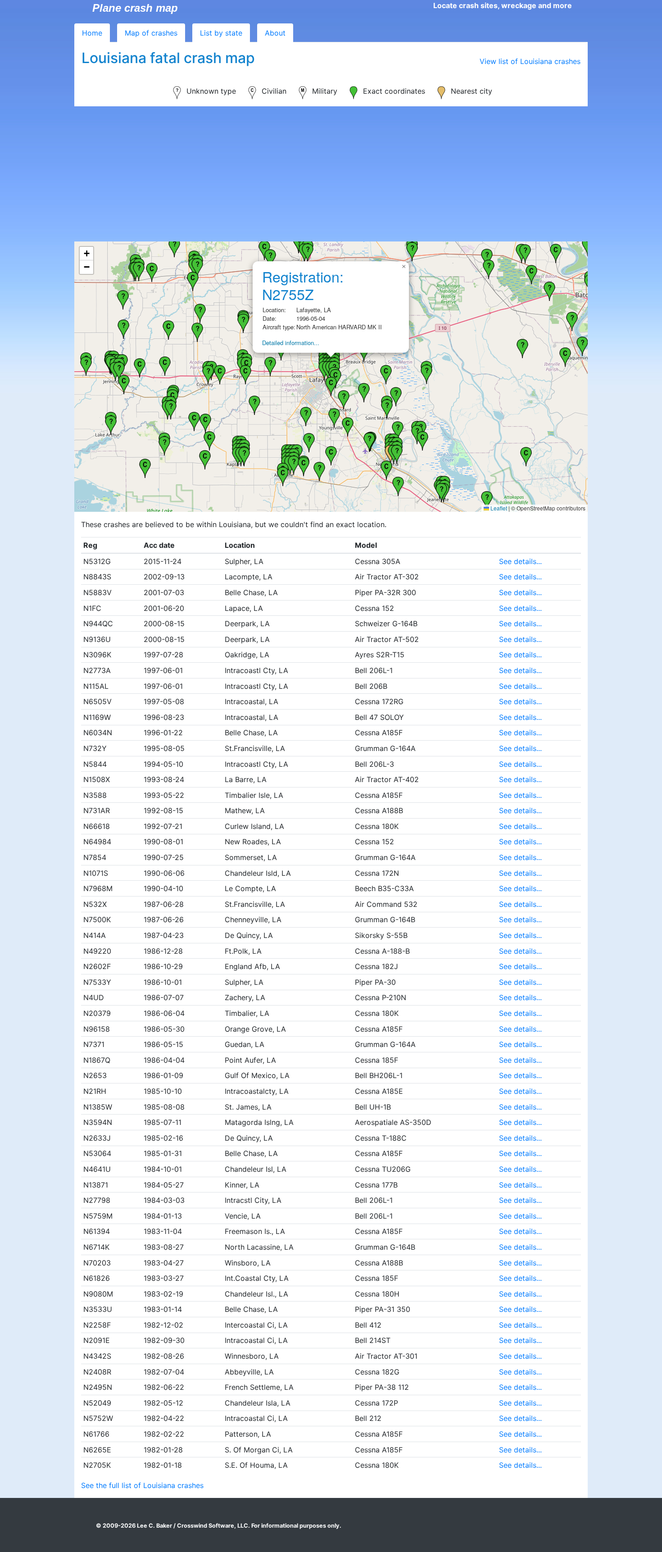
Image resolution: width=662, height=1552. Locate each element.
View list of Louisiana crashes (530, 61)
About (275, 32)
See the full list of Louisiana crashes (142, 1485)
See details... (520, 561)
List (221, 32)
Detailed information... (290, 342)
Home (92, 32)
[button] (209, 440)
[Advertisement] (331, 174)
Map (151, 32)
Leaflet (498, 508)
